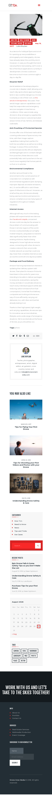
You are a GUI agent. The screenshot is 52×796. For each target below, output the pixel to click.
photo (17, 328)
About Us (16, 713)
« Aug (14, 634)
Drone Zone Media (17, 780)
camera (16, 651)
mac (26, 656)
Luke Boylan (21, 46)
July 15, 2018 (26, 498)
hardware (33, 651)
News (34, 40)
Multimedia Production (21, 732)
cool (24, 651)
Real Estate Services (20, 729)
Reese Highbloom (32, 571)
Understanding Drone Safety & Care (26, 502)
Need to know (24, 40)
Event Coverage (18, 735)
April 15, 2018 (26, 460)
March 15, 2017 (26, 424)
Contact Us (16, 718)
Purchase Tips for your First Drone (25, 587)
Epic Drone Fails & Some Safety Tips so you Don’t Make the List (26, 565)
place (15, 661)
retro (23, 661)
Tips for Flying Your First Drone (26, 428)
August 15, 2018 (17, 571)
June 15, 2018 (16, 591)
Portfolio (15, 715)
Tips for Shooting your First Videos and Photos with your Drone (26, 465)
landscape (17, 656)
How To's (14, 40)
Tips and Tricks (16, 43)
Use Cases (28, 43)
